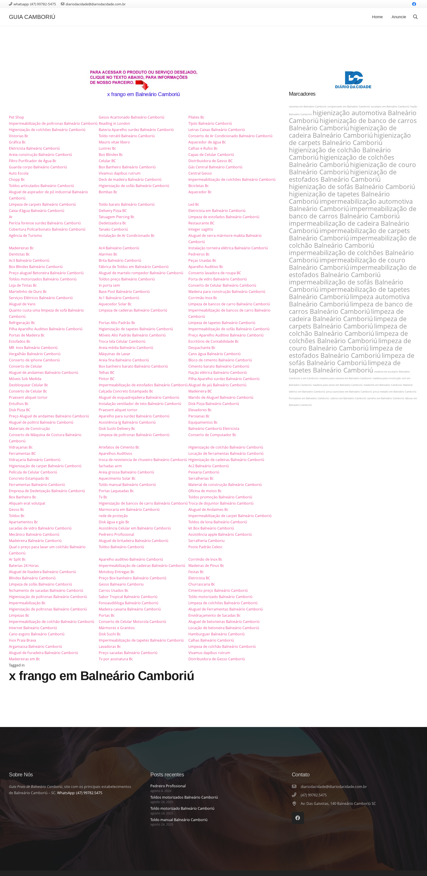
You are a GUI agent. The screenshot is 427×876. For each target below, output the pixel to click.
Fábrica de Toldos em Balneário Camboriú (134, 266)
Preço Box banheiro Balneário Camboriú (132, 578)
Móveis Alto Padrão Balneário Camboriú (132, 335)
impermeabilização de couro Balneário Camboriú (347, 264)
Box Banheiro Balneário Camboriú (127, 167)
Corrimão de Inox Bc (205, 559)
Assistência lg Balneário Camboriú (127, 422)
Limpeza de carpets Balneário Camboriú (42, 204)
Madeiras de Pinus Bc (206, 565)
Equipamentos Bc (203, 422)
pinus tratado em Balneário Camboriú (394, 391)
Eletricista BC (199, 578)
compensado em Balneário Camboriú (348, 106)
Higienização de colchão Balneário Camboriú (225, 447)
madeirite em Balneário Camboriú (383, 385)
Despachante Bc (202, 347)
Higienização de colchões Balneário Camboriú (47, 129)
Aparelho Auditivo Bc (205, 266)
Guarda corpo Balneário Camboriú (38, 167)
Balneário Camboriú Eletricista (213, 428)
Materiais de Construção (29, 428)
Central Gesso (200, 173)
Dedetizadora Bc (112, 223)
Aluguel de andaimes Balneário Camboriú (43, 372)
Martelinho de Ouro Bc (28, 291)
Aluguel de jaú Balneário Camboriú (217, 385)
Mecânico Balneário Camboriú (34, 534)
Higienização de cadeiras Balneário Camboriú (226, 459)
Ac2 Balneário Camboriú (208, 465)
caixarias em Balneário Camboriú (307, 106)
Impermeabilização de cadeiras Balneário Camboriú (142, 565)
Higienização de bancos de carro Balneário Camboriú (143, 503)
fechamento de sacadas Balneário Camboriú (46, 590)
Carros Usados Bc (114, 590)
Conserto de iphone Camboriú (34, 360)
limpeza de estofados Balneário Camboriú (345, 352)
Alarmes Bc (108, 254)
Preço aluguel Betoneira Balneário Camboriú (46, 272)
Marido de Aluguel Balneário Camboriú (220, 397)
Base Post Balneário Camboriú (124, 291)
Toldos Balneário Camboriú (121, 546)
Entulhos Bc (19, 403)
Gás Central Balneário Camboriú (215, 167)
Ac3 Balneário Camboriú (29, 260)
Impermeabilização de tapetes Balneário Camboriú (141, 640)
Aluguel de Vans (22, 304)
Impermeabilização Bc (27, 602)
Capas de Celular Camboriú (211, 154)
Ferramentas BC (22, 453)
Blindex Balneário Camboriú (32, 578)
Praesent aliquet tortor (28, 397)
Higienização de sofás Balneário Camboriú (134, 185)
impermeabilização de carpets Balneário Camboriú (349, 234)
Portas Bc (107, 615)
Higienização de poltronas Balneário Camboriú (48, 596)
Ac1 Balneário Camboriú (119, 297)
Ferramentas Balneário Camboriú (37, 484)
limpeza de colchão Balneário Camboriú (348, 330)
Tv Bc (103, 497)
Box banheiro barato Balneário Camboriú (133, 366)
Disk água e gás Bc (114, 522)
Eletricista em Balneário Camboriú (217, 210)
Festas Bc (196, 571)
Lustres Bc (107, 148)
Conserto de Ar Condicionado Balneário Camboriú (230, 135)
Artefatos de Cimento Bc (119, 447)
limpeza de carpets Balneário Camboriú (348, 322)
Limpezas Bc (19, 615)
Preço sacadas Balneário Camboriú (128, 652)
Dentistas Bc (19, 254)
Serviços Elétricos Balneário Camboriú (41, 297)
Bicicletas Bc (198, 185)
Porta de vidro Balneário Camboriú (217, 279)
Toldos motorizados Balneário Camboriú (43, 279)
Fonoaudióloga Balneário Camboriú (128, 602)
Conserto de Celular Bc (28, 391)
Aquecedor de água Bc (207, 142)
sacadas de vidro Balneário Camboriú (40, 528)
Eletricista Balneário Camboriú (34, 148)
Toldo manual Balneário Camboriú (127, 484)
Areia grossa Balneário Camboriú (126, 472)
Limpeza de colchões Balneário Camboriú (223, 602)
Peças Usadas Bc (202, 260)
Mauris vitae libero (114, 142)
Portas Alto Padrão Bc (117, 322)
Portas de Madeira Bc (27, 335)
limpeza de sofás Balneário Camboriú (351, 359)
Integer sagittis (200, 229)
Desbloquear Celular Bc (28, 385)
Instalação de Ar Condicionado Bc (127, 235)
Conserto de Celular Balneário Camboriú (222, 285)
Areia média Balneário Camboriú (126, 347)
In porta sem (109, 285)
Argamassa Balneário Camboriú (35, 646)
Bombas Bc (108, 191)
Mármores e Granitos (117, 627)
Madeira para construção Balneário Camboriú (226, 291)
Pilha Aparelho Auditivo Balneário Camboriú (46, 328)
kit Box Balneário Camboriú (211, 528)
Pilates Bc (196, 117)
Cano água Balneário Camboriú (214, 353)
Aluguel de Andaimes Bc (208, 509)
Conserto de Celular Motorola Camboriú (132, 621)
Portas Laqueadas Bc (116, 490)
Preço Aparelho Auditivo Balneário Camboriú (226, 335)
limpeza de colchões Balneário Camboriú (348, 337)
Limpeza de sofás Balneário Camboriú (40, 584)
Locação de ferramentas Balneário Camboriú (226, 453)
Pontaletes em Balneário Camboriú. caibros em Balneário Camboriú (327, 398)
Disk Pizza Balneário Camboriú (213, 403)
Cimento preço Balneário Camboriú (218, 590)
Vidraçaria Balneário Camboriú (34, 459)
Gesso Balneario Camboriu (121, 584)
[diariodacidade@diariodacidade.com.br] (296, 786)
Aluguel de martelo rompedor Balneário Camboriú (141, 272)
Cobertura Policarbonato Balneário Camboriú (47, 229)
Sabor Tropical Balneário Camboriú (128, 596)
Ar (11, 216)
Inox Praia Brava (22, 640)
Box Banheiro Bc (22, 497)
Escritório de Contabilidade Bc (213, 341)
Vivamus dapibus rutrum (120, 173)
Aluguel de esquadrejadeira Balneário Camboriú (139, 397)
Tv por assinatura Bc (116, 658)
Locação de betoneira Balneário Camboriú (223, 627)
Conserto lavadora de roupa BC (214, 272)
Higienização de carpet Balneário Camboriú (45, 465)
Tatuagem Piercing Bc (117, 216)
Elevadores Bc (200, 409)
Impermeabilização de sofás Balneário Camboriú (229, 328)
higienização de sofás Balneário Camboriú (352, 186)
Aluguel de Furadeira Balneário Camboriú (43, 652)
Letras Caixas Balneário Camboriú (216, 129)
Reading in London (114, 123)
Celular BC (107, 160)
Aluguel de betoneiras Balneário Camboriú (224, 621)
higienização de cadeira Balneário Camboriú (343, 131)
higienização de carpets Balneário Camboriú (350, 139)
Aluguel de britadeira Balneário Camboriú (133, 540)
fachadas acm (110, 465)
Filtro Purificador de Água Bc (32, 160)
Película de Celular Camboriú (33, 472)
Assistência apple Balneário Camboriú (220, 534)
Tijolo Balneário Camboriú (210, 123)
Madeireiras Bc (21, 248)
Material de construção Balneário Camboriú (225, 484)
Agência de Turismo (25, 235)
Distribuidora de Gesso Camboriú (216, 658)
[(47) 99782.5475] (296, 795)
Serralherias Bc (201, 478)
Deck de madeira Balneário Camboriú (130, 179)
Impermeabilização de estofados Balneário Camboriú (143, 385)
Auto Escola (18, 173)
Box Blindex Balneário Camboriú (36, 266)
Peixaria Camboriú (203, 472)
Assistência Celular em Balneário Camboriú (135, 528)
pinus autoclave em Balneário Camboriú (349, 391)
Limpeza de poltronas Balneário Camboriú (134, 434)
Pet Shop (16, 117)
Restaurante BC (201, 223)
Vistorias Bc (18, 135)
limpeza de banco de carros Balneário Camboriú (351, 308)
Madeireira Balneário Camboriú (35, 540)
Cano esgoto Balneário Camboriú (36, 634)
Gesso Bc (16, 509)
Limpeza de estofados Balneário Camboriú (223, 216)
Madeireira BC (200, 391)
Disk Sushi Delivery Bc (117, 428)
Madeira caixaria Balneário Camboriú (130, 609)
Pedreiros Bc (199, 254)
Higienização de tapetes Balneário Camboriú (136, 328)
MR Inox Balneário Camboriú (33, 347)
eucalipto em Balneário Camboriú (390, 106)
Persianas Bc (199, 416)
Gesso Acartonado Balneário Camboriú (131, 117)
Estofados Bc (19, 341)
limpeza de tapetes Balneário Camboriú (345, 366)
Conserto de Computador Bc (212, 434)
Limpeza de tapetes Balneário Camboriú (221, 322)
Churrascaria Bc (201, 584)
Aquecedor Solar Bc (115, 304)
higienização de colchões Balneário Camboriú (341, 161)
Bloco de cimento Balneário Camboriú (220, 360)
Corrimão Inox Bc (202, 297)
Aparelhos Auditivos (115, 453)
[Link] (353, 80)
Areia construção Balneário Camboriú (40, 154)
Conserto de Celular (25, 366)
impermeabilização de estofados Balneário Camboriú (352, 271)
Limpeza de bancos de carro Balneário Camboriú (229, 304)
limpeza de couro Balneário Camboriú (350, 344)
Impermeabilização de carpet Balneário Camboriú (230, 515)
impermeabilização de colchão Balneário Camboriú (352, 242)
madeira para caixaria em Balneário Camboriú (345, 378)
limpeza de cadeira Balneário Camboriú (346, 315)
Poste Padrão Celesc (205, 546)
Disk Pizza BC (19, 409)
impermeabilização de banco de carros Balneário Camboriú (352, 212)
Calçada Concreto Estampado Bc (126, 391)
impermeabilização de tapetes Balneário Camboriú (349, 293)
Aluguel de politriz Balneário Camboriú (41, 422)
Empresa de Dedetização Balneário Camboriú (47, 490)
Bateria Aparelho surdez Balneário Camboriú (136, 129)
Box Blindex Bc (111, 154)
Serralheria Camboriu (206, 540)
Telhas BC (107, 372)
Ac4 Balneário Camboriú (119, 248)
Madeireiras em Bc (24, 658)
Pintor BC (107, 378)
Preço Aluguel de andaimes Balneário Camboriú (49, 416)
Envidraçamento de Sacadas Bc (214, 615)
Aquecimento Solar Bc (117, 478)
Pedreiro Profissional (116, 534)
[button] (415, 17)
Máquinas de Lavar (114, 353)
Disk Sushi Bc (110, 634)
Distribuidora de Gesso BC (210, 160)
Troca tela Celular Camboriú (122, 341)
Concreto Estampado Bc (29, 478)
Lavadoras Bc (110, 646)
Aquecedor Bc (200, 191)
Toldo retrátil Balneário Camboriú (127, 135)
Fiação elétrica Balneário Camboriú (217, 372)
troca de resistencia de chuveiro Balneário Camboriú (143, 459)
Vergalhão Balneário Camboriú (34, 353)
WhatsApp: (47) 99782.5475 (79, 792)
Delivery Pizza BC (113, 210)
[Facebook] (414, 4)
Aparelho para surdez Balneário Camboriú (134, 416)
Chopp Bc (17, 179)
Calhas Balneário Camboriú (211, 640)
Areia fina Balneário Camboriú (124, 360)
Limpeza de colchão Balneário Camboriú (222, 646)
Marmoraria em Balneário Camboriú (129, 509)
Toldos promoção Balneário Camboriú (220, 497)
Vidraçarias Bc (21, 447)
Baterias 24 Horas (24, 565)
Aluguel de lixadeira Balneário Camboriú (42, 571)
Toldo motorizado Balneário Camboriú (220, 596)
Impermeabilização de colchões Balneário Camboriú (232, 179)
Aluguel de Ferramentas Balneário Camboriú (225, 609)
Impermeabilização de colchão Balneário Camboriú (51, 621)
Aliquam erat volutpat (27, 503)
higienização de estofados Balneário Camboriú (343, 175)
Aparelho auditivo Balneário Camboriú (131, 559)
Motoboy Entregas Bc (117, 571)
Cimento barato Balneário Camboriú (218, 366)
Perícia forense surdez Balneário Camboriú (45, 223)
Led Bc (193, 204)
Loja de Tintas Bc (23, 285)
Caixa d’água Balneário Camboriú (36, 210)
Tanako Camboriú (113, 229)
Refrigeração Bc (22, 322)
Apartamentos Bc (23, 522)
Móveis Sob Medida (25, 378)
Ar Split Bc (17, 559)
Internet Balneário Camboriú (33, 627)
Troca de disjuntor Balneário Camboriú (221, 503)
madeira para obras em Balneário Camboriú (338, 385)
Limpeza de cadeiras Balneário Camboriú (133, 310)
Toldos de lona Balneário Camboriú (217, 522)
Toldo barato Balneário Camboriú (127, 204)
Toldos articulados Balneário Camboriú (41, 185)
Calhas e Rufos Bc (203, 148)
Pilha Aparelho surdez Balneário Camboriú (224, 378)
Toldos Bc (17, 515)
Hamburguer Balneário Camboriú (216, 634)
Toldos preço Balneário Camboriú (127, 279)
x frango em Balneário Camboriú (143, 94)
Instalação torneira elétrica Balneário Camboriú (228, 248)
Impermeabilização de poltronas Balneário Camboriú (53, 123)
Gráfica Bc (17, 142)
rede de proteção (113, 515)
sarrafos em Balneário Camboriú (385, 398)
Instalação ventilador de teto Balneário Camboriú (140, 403)
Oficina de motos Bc (205, 490)
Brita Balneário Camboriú (120, 260)
